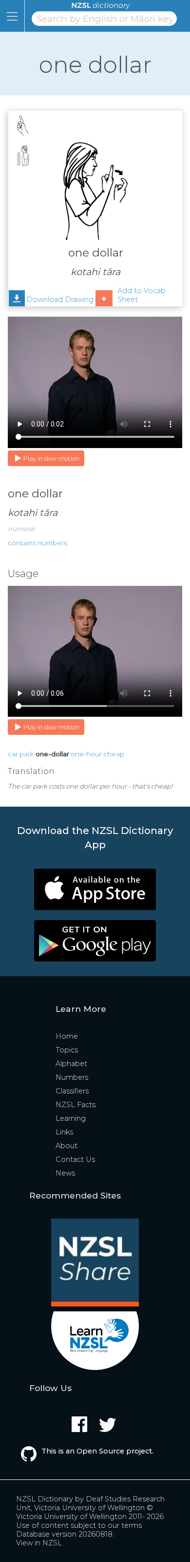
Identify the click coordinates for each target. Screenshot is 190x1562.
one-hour (86, 754)
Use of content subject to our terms (79, 1525)
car (13, 754)
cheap (113, 754)
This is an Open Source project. (97, 1451)
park (26, 754)
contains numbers (37, 543)
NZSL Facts (75, 1104)
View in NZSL (39, 1543)
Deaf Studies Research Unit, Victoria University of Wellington (90, 1503)
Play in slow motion (51, 458)
